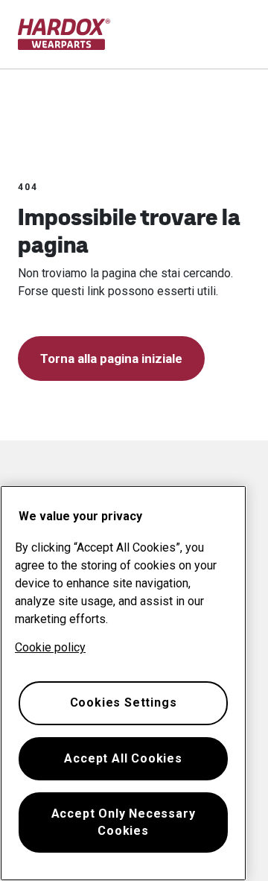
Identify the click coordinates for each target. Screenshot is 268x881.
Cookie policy (50, 647)
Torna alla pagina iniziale (111, 358)
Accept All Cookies (123, 758)
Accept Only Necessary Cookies (123, 821)
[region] (123, 683)
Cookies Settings (123, 702)
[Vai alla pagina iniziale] (64, 34)
